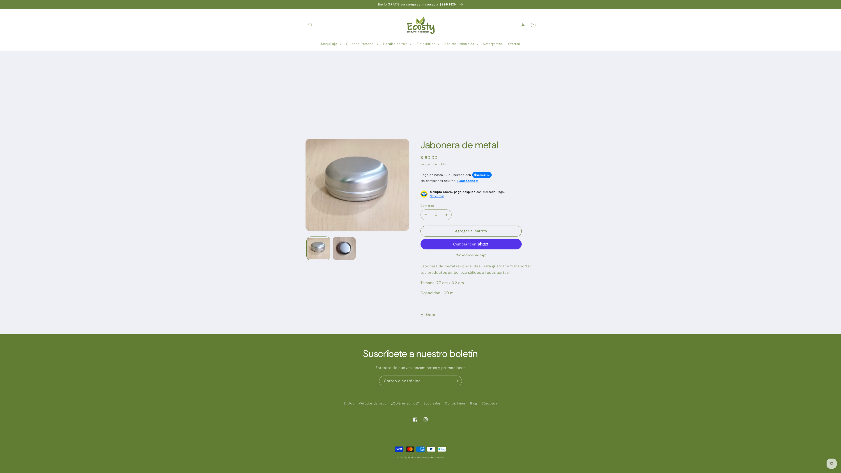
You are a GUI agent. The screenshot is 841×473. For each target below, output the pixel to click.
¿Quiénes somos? (405, 403)
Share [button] (430, 314)
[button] (311, 25)
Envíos (349, 403)
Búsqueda (489, 403)
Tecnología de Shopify (430, 457)
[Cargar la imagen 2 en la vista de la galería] (344, 248)
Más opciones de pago (471, 255)
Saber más (437, 196)
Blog (473, 403)
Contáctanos (455, 403)
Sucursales (432, 403)
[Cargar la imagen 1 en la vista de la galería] (318, 248)
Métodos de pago (373, 403)
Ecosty (412, 457)
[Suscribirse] (457, 381)
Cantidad (427, 206)
